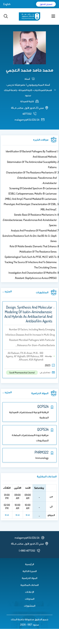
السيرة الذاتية (30, 571)
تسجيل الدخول (46, 4)
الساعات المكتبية (29, 584)
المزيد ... (7, 291)
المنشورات (29, 605)
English (6, 4)
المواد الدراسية (29, 578)
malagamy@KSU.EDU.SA (27, 119)
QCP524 (43, 406)
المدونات (29, 598)
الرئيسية (29, 564)
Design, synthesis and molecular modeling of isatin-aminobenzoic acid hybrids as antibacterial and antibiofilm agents (28, 314)
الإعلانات (29, 591)
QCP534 (43, 429)
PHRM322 (42, 452)
